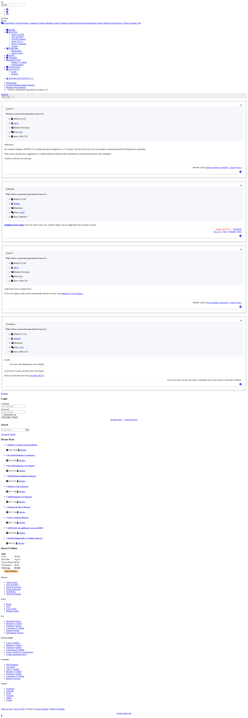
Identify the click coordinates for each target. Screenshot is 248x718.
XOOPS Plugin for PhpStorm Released (21, 476)
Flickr (8, 693)
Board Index (16, 51)
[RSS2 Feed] (57, 709)
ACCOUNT (14, 69)
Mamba (16, 204)
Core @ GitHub (12, 643)
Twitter (9, 700)
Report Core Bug (13, 678)
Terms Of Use (17, 41)
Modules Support (53, 23)
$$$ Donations (12, 665)
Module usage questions (16, 87)
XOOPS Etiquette (13, 594)
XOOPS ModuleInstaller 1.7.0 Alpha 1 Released (24, 538)
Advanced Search (8, 434)
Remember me (10, 415)
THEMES (12, 58)
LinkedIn (10, 691)
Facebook (10, 689)
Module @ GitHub (19, 62)
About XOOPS (17, 34)
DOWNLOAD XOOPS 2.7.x (20, 78)
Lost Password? (131, 420)
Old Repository (17, 65)
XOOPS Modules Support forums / (21, 85)
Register (14, 74)
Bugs (239, 232)
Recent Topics (17, 53)
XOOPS (12, 32)
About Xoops (11, 582)
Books (8, 604)
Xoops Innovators (13, 589)
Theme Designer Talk (132, 23)
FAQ (8, 606)
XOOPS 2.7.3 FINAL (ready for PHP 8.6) (22, 445)
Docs (225, 232)
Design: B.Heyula (124, 713)
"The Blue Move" (36, 375)
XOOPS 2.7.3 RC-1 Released (17, 486)
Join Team (10, 667)
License (14, 46)
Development (80, 23)
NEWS (11, 55)
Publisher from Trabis (14, 225)
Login (13, 72)
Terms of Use (6, 709)
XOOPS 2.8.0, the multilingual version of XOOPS (25, 528)
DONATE (237, 229)
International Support (94, 23)
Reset (15, 417)
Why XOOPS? (17, 37)
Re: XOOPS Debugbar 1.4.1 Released (20, 455)
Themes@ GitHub (13, 626)
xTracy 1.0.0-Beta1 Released (17, 518)
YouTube (10, 696)
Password (5, 409)
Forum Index (9, 23)
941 (21, 132)
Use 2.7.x (218, 232)
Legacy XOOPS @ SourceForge (19, 652)
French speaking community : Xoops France (223, 167)
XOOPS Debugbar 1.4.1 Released (19, 497)
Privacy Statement (18, 44)
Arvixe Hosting (42, 709)
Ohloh (8, 698)
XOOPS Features (18, 39)
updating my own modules (72, 293)
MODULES (14, 60)
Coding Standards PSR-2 (16, 654)
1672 (22, 347)
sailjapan (17, 338)
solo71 (16, 123)
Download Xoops (13, 621)
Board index (11, 83)
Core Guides (11, 609)
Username (5, 404)
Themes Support (67, 23)
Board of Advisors (13, 587)
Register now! (116, 420)
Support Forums (12, 630)
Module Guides (12, 611)
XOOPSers (11, 592)
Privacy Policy (19, 709)
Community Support (37, 23)
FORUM (13, 48)
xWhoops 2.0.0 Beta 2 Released (18, 507)
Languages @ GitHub (15, 628)
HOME (12, 30)
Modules (232, 232)
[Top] (240, 172)
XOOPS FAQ (14, 67)
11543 (22, 212)
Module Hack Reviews (113, 23)
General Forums (21, 23)
